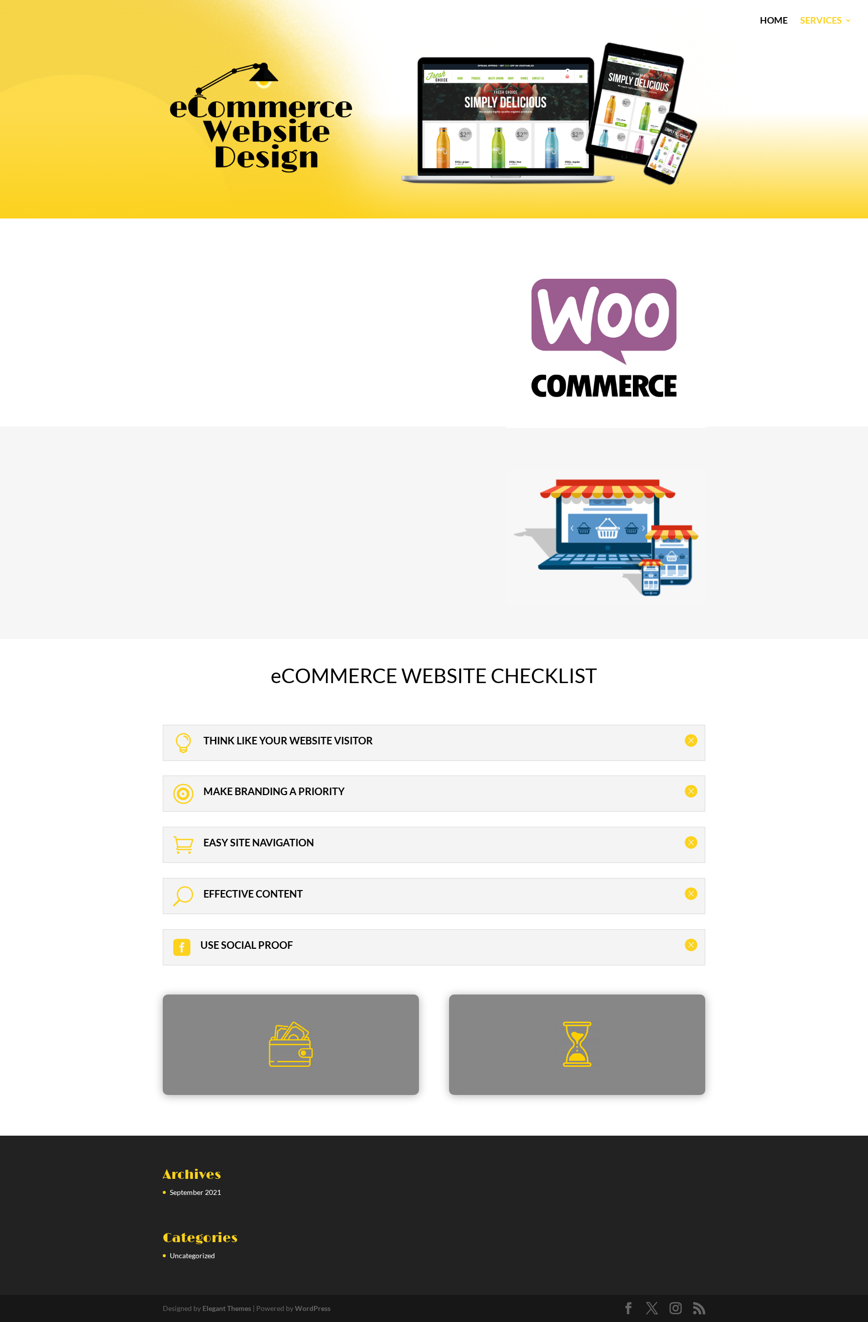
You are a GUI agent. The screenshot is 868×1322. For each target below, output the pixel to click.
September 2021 (195, 1192)
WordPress (313, 1308)
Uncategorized (192, 1255)
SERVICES (821, 21)
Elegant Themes (226, 1308)
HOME (774, 21)
